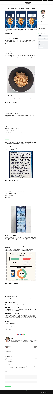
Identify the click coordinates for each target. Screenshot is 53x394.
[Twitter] (20, 334)
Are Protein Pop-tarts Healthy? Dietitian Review (43, 23)
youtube (47, 0)
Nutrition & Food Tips (42, 2)
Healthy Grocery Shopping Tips (11, 2)
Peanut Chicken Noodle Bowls (41, 28)
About (16, 2)
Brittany (12, 338)
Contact (47, 2)
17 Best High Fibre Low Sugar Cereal (26, 250)
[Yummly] (23, 334)
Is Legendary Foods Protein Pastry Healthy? (42, 25)
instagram (45, 0)
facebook (42, 0)
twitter (43, 0)
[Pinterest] (21, 334)
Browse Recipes (36, 2)
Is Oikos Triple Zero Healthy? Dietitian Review (42, 30)
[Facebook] (19, 334)
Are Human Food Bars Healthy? (41, 27)
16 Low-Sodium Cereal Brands (10, 326)
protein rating (31, 45)
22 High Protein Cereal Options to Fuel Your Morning (24, 246)
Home (5, 2)
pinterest (46, 0)
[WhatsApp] (24, 334)
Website (11, 343)
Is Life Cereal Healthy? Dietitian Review (11, 323)
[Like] (17, 334)
